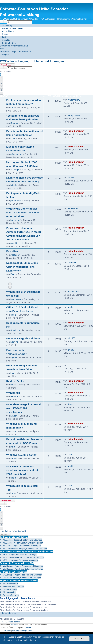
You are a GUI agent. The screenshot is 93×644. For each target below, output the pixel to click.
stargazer (14, 254)
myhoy (13, 357)
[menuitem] (11, 28)
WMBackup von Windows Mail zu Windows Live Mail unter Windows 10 (22, 212)
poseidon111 (16, 243)
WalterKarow (74, 99)
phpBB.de (30, 627)
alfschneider (16, 153)
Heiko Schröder (76, 130)
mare (12, 446)
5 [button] (1, 87)
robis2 (13, 384)
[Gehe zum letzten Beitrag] (81, 99)
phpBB (14, 624)
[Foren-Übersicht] (3, 4)
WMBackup (13, 392)
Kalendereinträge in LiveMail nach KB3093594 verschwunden (23, 408)
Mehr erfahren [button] (30, 640)
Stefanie (14, 122)
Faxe (12, 274)
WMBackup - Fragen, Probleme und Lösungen (32, 61)
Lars (12, 107)
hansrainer (15, 219)
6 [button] (1, 90)
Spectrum (15, 330)
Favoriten (12, 251)
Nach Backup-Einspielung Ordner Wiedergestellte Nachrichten (22, 266)
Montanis (72, 262)
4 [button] (1, 84)
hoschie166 (16, 299)
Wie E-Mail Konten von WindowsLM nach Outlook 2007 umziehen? (22, 470)
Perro (13, 458)
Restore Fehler (15, 381)
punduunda (15, 200)
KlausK (13, 415)
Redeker (14, 396)
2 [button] (1, 77)
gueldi (13, 477)
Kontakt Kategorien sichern (23, 338)
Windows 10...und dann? (21, 454)
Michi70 (14, 341)
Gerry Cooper (74, 115)
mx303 (13, 431)
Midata (13, 185)
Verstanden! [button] (79, 639)
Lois (12, 372)
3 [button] (1, 81)
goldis (13, 314)
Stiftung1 (14, 169)
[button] (1, 93)
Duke (13, 138)
